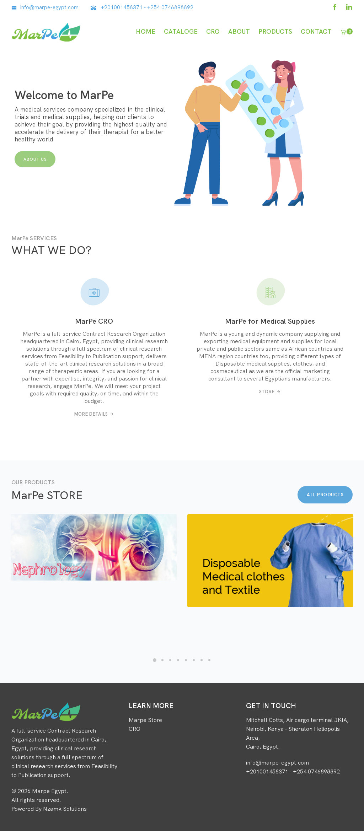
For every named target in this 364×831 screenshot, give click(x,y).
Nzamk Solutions (65, 808)
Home (145, 31)
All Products (325, 494)
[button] (155, 660)
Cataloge (181, 31)
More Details (91, 414)
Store (266, 391)
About (239, 31)
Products (275, 31)
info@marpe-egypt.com (49, 7)
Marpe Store (145, 719)
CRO (213, 31)
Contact (316, 31)
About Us (35, 159)
